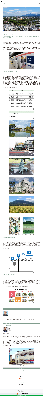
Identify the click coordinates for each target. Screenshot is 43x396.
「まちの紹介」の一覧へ (21, 370)
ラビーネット (21, 387)
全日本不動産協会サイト (21, 384)
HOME (22, 376)
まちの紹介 (4, 3)
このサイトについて (22, 382)
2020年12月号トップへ (21, 368)
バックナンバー (22, 378)
